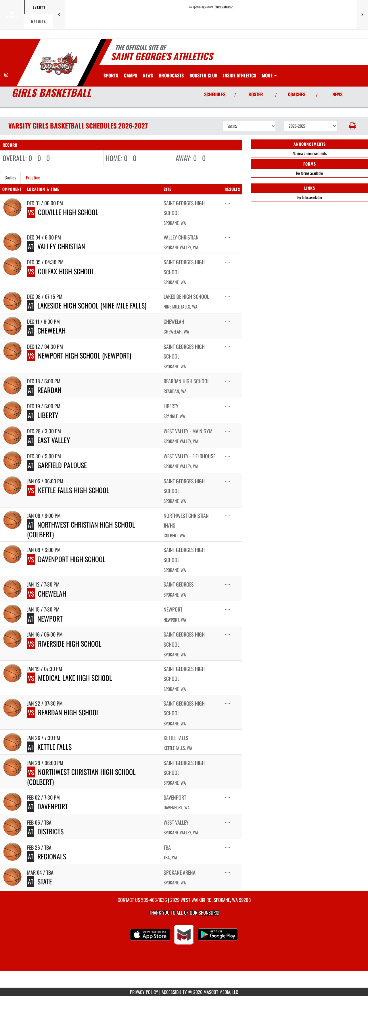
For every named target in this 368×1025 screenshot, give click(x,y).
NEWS (337, 94)
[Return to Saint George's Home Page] (58, 63)
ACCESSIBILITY (174, 991)
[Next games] (362, 14)
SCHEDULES (214, 94)
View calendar (224, 7)
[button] (352, 126)
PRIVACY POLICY (144, 991)
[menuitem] (130, 75)
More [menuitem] (268, 75)
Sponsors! (209, 912)
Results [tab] (38, 21)
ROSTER (255, 94)
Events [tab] (39, 7)
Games (10, 177)
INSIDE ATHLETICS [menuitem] (239, 75)
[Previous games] (59, 14)
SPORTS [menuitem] (110, 75)
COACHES (296, 94)
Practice (33, 177)
